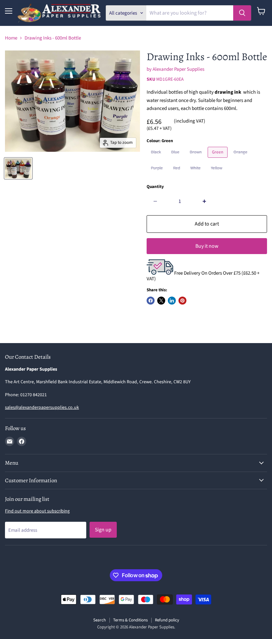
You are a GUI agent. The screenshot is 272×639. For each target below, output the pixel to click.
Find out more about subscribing (37, 511)
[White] (196, 175)
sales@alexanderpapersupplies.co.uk (42, 407)
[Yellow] (217, 175)
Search (99, 620)
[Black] (157, 159)
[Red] (177, 175)
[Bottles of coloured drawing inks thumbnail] (18, 168)
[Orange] (241, 159)
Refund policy (167, 620)
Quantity (155, 186)
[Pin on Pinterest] (182, 301)
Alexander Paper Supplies (178, 69)
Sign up (103, 529)
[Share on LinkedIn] (172, 301)
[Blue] (176, 159)
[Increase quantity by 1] (204, 201)
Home (11, 38)
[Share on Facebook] (151, 301)
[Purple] (158, 175)
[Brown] (196, 159)
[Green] (218, 159)
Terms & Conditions (130, 620)
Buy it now (206, 246)
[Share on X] (161, 301)
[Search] (242, 13)
